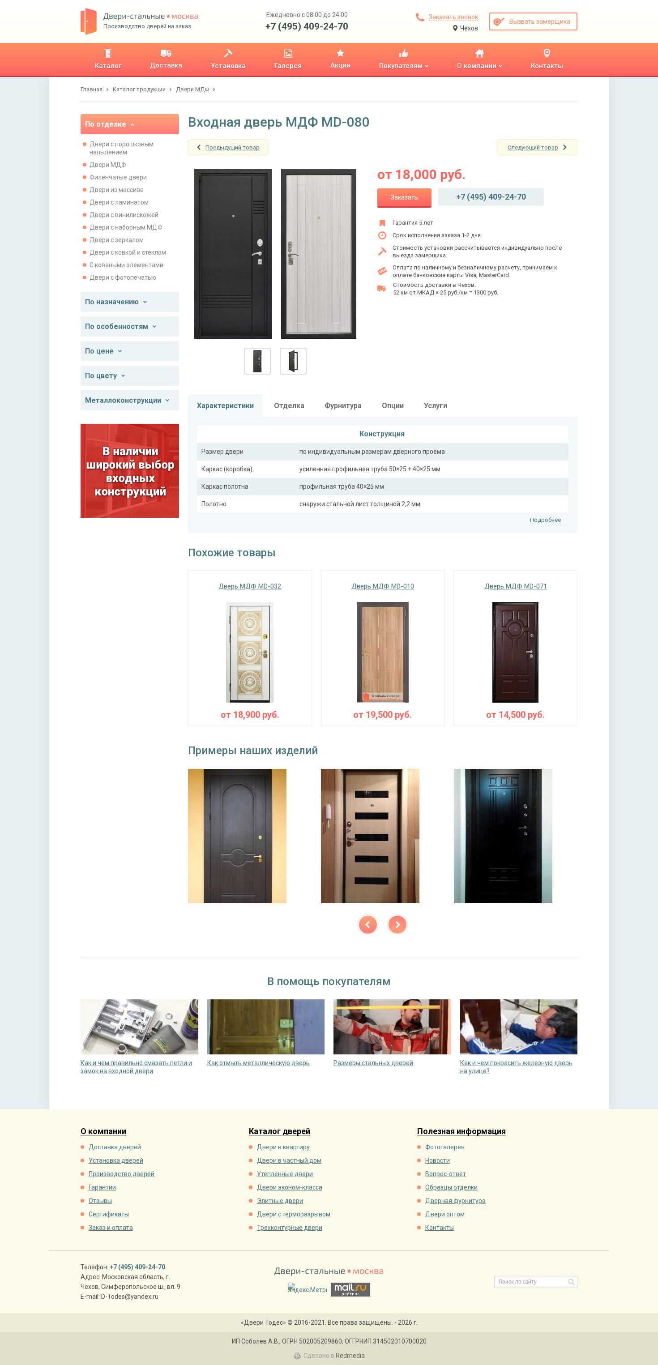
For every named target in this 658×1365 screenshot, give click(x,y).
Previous (368, 924)
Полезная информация (461, 1131)
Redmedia (350, 1355)
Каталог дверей (279, 1131)
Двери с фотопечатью (123, 277)
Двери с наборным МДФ (126, 227)
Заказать (404, 197)
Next (397, 924)
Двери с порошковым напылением (122, 148)
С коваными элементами (126, 265)
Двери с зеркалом (117, 239)
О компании (103, 1131)
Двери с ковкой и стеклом (128, 252)
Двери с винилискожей (124, 214)
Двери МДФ (108, 164)
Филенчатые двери (118, 177)
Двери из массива (117, 189)
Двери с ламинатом (119, 202)
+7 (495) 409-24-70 (306, 26)
